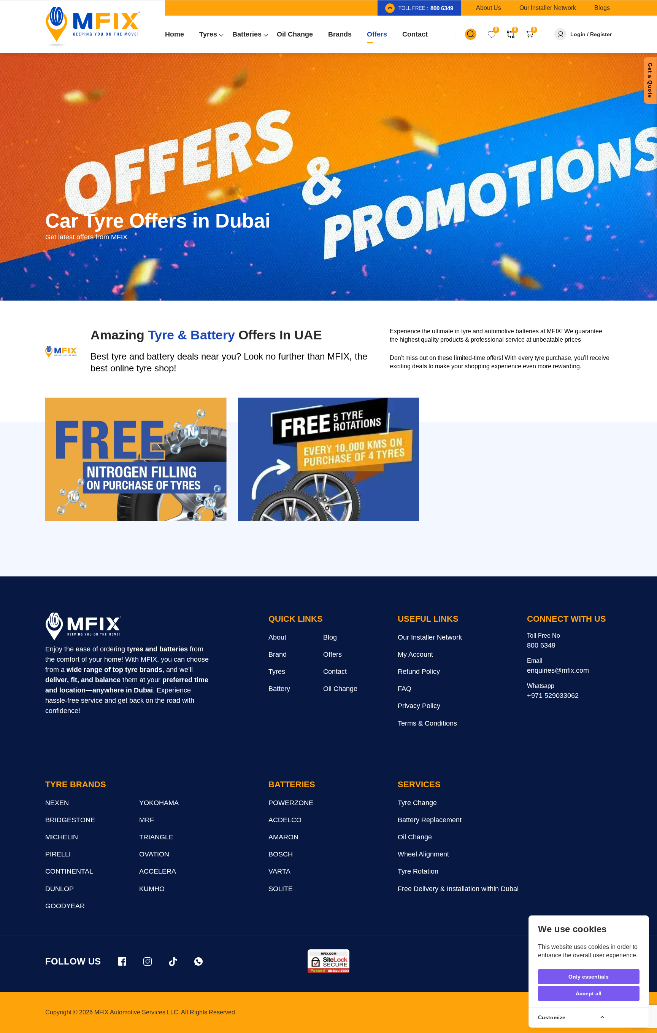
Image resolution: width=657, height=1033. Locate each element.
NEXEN (57, 803)
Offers (332, 654)
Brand (277, 654)
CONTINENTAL (69, 871)
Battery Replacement (430, 820)
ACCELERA (157, 871)
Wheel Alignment (423, 854)
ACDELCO (285, 820)
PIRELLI (58, 854)
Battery (279, 688)
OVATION (154, 854)
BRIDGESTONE (70, 820)
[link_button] (470, 34)
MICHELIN (61, 837)
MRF (146, 820)
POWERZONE (290, 803)
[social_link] (122, 961)
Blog (330, 637)
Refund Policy (419, 671)
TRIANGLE (156, 837)
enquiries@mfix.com (558, 670)
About (277, 637)
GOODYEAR (65, 906)
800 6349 (541, 645)
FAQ (404, 688)
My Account (415, 654)
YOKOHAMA (159, 803)
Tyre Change (417, 803)
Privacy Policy (419, 706)
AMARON (283, 837)
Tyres (276, 671)
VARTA (279, 871)
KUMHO (152, 889)
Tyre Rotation (418, 871)
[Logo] (92, 26)
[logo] (83, 629)
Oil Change (340, 688)
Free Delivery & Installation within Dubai (458, 889)
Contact (335, 671)
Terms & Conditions (427, 723)
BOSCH (280, 854)
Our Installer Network (430, 637)
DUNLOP (59, 889)
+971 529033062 (553, 695)
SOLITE (280, 889)
